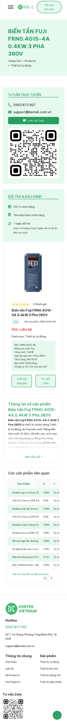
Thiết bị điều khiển (51, 682)
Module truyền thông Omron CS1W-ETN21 (35, 524)
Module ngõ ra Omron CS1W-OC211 (31, 492)
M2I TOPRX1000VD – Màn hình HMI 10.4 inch (36, 565)
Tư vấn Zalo (45, 381)
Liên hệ (9, 668)
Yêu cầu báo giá (49, 7)
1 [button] (45, 578)
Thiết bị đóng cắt (50, 675)
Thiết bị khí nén (49, 668)
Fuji (16, 321)
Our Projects (12, 682)
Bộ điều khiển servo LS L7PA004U (31, 549)
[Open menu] (10, 7)
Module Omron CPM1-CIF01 (27, 533)
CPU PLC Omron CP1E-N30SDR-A (30, 516)
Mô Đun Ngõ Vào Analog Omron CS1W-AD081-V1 (38, 541)
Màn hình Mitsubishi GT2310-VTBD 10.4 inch (36, 557)
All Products (12, 675)
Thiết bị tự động (35, 336)
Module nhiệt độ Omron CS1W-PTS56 (32, 509)
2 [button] (51, 578)
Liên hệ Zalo (36, 120)
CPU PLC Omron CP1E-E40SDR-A (30, 500)
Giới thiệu (11, 662)
